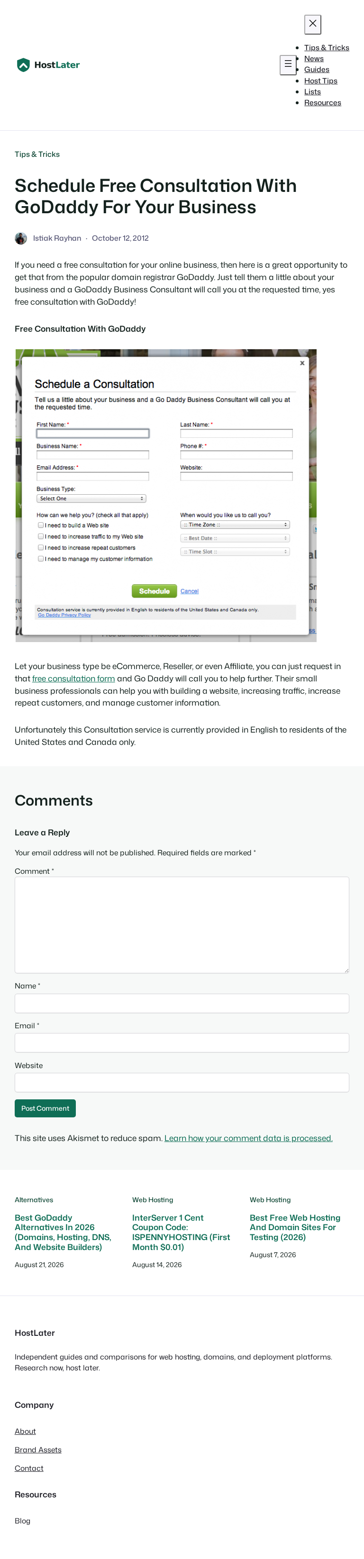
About (25, 1431)
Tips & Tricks (37, 154)
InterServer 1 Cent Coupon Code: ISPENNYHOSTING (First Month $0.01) (181, 1232)
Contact (29, 1468)
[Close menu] (312, 25)
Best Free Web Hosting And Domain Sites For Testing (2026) (295, 1227)
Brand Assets (38, 1449)
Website (29, 1065)
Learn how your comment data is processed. (248, 1138)
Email (27, 1025)
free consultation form (73, 678)
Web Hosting (152, 1200)
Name (27, 985)
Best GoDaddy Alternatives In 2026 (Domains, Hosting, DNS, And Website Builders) (63, 1232)
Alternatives (34, 1200)
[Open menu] (288, 65)
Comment (34, 871)
